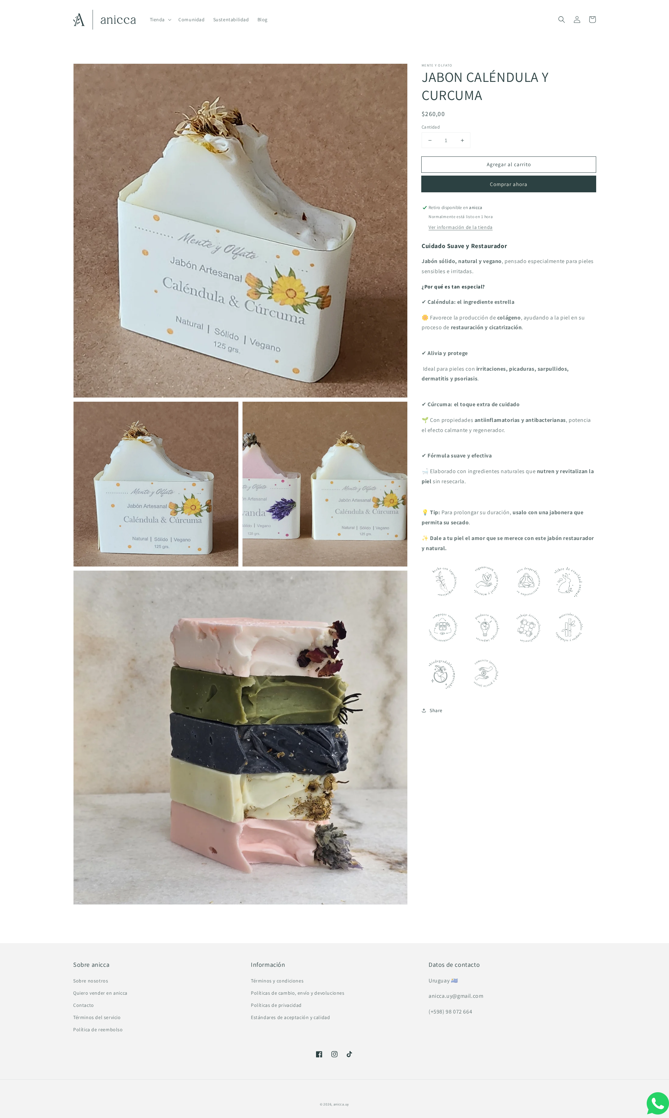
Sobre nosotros (90, 981)
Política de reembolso (98, 1029)
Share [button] (436, 710)
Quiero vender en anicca (100, 993)
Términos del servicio (97, 1017)
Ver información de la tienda (461, 227)
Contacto (83, 1005)
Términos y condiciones (277, 981)
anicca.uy (341, 1104)
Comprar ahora (509, 184)
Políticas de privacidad (276, 1005)
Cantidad (431, 127)
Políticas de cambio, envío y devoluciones (298, 993)
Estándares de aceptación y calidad (290, 1017)
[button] (561, 19)
